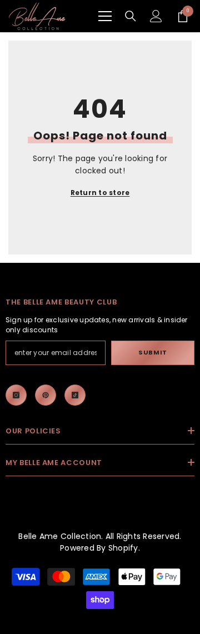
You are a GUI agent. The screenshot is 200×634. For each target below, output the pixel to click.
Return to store (100, 192)
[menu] (105, 16)
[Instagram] (16, 395)
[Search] (130, 16)
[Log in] (156, 16)
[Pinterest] (45, 395)
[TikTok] (75, 395)
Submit (152, 352)
